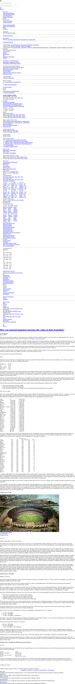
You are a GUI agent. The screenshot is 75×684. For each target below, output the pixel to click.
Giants (20, 194)
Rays (4, 186)
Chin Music (24, 47)
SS (12, 200)
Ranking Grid (10, 121)
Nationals (5, 196)
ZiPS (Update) (12, 67)
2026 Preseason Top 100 (8, 271)
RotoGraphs (6, 38)
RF (20, 200)
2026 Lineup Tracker (8, 231)
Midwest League (9, 142)
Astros (20, 185)
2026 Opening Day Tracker (9, 238)
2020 (19, 97)
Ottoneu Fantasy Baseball (9, 25)
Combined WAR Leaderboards (10, 162)
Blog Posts (12, 26)
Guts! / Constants (7, 288)
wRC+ (8, 308)
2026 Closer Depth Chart (9, 223)
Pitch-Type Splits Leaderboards (10, 125)
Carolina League (17, 143)
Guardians (13, 183)
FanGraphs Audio (16, 47)
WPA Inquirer (6, 166)
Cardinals (13, 193)
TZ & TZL (17, 314)
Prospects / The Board (8, 296)
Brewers (13, 192)
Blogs (4, 303)
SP (7, 201)
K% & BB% (16, 308)
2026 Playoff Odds (7, 103)
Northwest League (28, 142)
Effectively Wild (11, 33)
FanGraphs (5, 31)
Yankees (5, 189)
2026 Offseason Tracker (8, 236)
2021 (16, 97)
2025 (4, 97)
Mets (4, 194)
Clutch (18, 316)
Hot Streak (5, 278)
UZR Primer (6, 314)
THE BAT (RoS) (7, 72)
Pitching (9, 135)
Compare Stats (25, 121)
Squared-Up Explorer (8, 283)
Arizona (8, 145)
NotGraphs (23, 45)
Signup (4, 26)
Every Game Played (7, 82)
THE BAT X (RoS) (16, 72)
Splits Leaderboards (7, 124)
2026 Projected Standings (9, 102)
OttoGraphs (70, 47)
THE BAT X (11, 56)
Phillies (5, 197)
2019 (22, 97)
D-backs (21, 192)
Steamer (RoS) (6, 68)
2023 (10, 97)
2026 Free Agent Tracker (9, 235)
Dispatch (18, 46)
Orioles (5, 185)
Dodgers (21, 193)
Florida (11, 145)
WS (11, 157)
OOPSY (5, 58)
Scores (4, 298)
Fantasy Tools (6, 302)
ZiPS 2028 (10, 78)
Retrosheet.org (3, 682)
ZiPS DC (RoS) (20, 67)
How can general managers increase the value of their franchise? (32, 330)
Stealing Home (52, 47)
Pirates (12, 196)
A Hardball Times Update (6, 532)
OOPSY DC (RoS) (7, 74)
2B (10, 200)
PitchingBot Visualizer (8, 280)
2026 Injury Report (7, 224)
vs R (10, 171)
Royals (12, 185)
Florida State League (26, 143)
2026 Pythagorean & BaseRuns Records (12, 105)
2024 (7, 97)
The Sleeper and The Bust (14, 39)
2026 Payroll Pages (7, 226)
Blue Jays (5, 183)
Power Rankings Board (8, 282)
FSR (13, 314)
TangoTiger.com (4, 679)
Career (23, 114)
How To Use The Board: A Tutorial (11, 244)
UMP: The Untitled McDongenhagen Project (37, 47)
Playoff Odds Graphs (17, 103)
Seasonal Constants (7, 319)
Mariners (21, 187)
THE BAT (5, 56)
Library (4, 287)
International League (11, 139)
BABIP (9, 311)
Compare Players (18, 121)
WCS (21, 157)
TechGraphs (29, 45)
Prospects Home (6, 240)
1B (9, 200)
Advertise (35, 670)
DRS (10, 314)
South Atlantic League (18, 142)
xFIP (6, 311)
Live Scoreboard (7, 91)
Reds (12, 197)
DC (10, 183)
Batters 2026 (6, 169)
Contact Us (30, 670)
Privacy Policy (51, 670)
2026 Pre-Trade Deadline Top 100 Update (12, 272)
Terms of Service (43, 670)
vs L (8, 171)
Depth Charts (6, 54)
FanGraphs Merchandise (8, 14)
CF (18, 200)
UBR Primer (9, 316)
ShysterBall (28, 46)
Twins (12, 187)
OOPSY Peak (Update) (15, 63)
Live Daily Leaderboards (9, 92)
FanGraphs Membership (8, 13)
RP (9, 201)
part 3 (41, 338)
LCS (14, 157)
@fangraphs (23, 670)
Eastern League (8, 141)
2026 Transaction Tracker (9, 227)
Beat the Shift (32, 39)
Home (13, 171)
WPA (14, 316)
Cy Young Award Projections (9, 84)
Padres (20, 196)
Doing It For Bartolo (61, 47)
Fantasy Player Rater (8, 21)
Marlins (5, 193)
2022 (13, 97)
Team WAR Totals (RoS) (9, 180)
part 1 (33, 338)
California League (8, 143)
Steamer (5, 52)
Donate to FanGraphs (8, 17)
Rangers (21, 189)
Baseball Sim (6, 275)
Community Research (8, 42)
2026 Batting (6, 150)
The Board (5, 242)
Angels (21, 183)
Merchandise (6, 294)
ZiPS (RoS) (5, 67)
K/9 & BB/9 (14, 311)
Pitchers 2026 (12, 169)
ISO (12, 308)
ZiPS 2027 (5, 78)
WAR (4, 316)
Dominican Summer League (10, 146)
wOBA (4, 308)
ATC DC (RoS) (6, 71)
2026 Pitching (13, 150)
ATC (4, 55)
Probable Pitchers (15, 91)
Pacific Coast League (21, 139)
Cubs (12, 194)
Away (16, 171)
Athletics (21, 186)
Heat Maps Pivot (7, 276)
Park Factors (6, 290)
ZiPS (4, 51)
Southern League (17, 141)
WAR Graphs (6, 163)
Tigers (12, 186)
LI (16, 316)
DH (23, 200)
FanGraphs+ (36, 45)
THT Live (12, 46)
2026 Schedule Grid (7, 228)
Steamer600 (5, 62)
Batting (4, 135)
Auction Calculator (7, 22)
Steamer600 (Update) (14, 62)
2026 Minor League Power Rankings (11, 232)
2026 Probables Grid (8, 230)
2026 (8, 114)
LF (16, 200)
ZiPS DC (8, 51)
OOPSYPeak (6, 63)
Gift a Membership (7, 15)
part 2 (36, 338)
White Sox (13, 189)
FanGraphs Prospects (8, 35)
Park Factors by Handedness (9, 321)
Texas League (25, 141)
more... (21, 308)
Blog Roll (5, 29)
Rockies (21, 197)
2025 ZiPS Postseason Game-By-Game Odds (13, 106)
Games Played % (17, 82)
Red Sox (5, 187)
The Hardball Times (15, 45)
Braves (4, 192)
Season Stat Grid (7, 126)
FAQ (8, 26)
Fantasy (22, 46)
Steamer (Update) (14, 68)
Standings (5, 299)
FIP (3, 311)
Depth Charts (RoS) (7, 70)
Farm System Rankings (8, 245)
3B (14, 200)
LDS (18, 157)
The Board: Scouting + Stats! (9, 243)
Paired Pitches (6, 279)
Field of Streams (24, 39)
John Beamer (4, 333)
